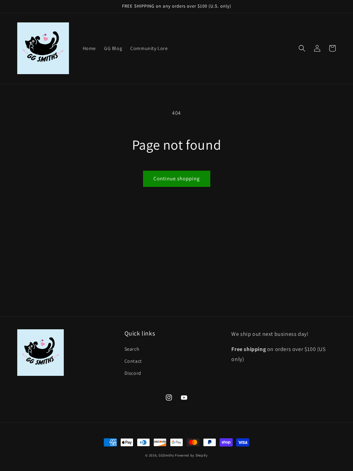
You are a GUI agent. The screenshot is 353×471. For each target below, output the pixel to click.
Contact (133, 361)
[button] (302, 48)
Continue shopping (176, 178)
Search (132, 349)
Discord (132, 373)
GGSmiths (166, 455)
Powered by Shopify (191, 455)
